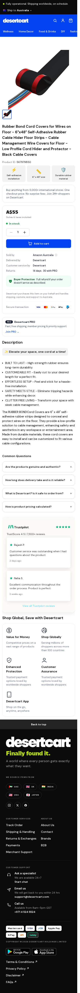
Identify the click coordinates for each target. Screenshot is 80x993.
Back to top (38, 724)
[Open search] (55, 20)
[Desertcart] (15, 21)
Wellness (8, 31)
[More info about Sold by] (56, 255)
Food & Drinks (47, 31)
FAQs (11, 982)
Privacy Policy (17, 969)
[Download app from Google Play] (18, 951)
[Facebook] (25, 805)
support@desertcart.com (32, 896)
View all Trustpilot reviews (39, 606)
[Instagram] (9, 805)
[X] (17, 805)
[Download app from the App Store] (44, 951)
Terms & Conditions (22, 962)
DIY (63, 31)
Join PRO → (12, 332)
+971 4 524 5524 (25, 912)
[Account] (62, 20)
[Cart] (70, 20)
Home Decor (26, 31)
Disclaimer (15, 975)
